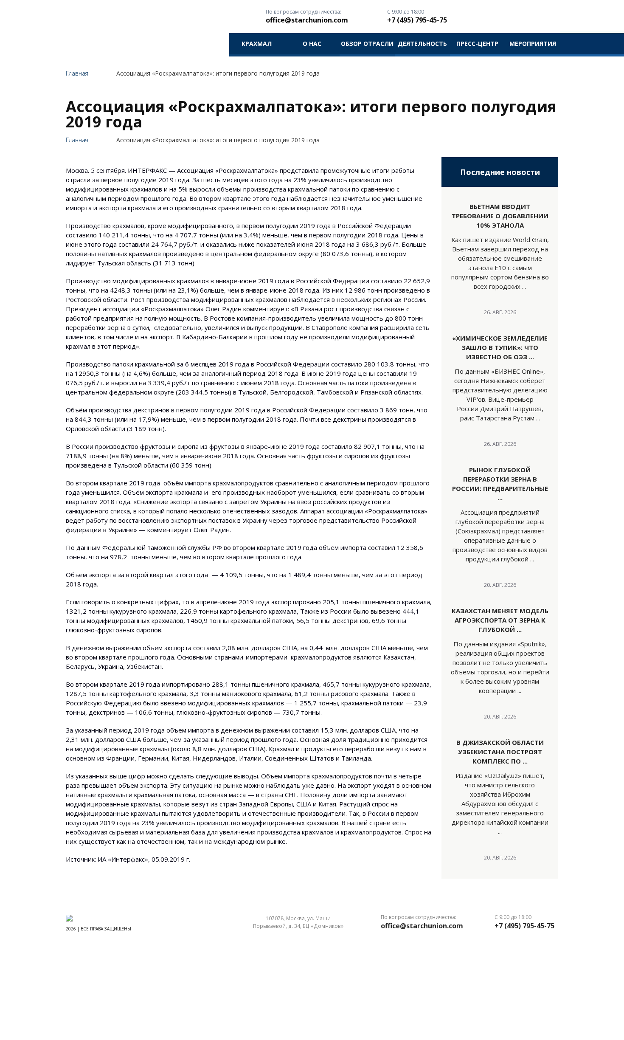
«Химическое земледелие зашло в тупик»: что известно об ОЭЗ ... (500, 347)
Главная (77, 73)
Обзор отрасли (367, 43)
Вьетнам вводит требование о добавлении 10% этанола (500, 215)
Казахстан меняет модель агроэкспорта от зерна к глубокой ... (500, 620)
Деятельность (422, 43)
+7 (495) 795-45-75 (417, 20)
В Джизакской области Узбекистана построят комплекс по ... (500, 751)
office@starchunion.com (307, 20)
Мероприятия (532, 43)
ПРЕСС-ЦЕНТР (477, 43)
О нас (312, 43)
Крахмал (257, 43)
